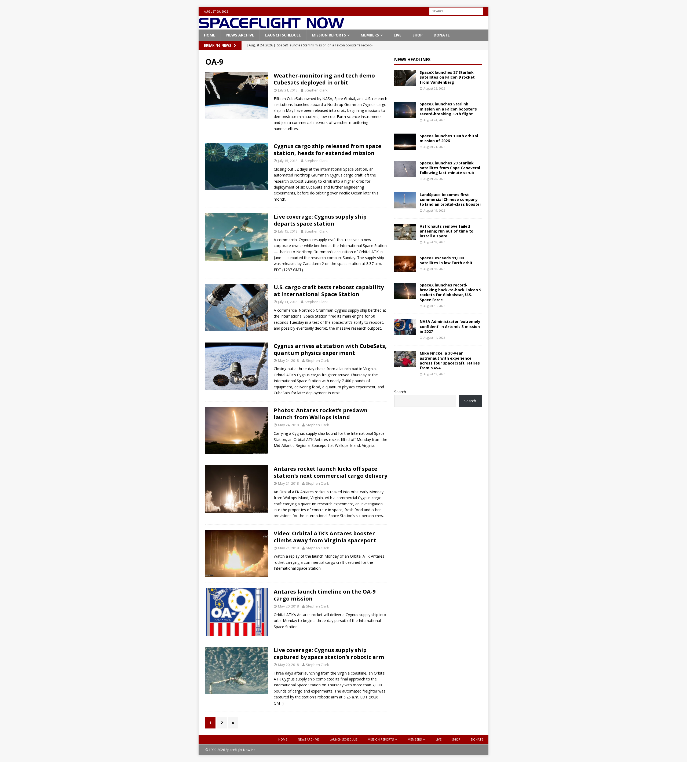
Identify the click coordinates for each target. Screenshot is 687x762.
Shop (417, 35)
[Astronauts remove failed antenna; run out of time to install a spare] (405, 232)
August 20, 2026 (434, 179)
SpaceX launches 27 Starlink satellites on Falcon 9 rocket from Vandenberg (447, 77)
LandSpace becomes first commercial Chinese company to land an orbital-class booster (450, 199)
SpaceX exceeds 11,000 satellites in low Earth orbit (446, 260)
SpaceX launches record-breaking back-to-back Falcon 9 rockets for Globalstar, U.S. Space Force (450, 292)
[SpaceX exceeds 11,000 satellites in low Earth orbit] (405, 264)
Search (400, 391)
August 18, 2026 (434, 242)
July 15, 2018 (287, 160)
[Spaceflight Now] (271, 26)
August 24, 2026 (434, 120)
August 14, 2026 (434, 338)
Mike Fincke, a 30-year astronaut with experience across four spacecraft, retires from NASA (450, 360)
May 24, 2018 (288, 360)
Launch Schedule (283, 35)
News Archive (240, 35)
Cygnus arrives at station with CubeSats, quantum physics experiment (330, 349)
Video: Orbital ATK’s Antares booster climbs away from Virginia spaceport (325, 537)
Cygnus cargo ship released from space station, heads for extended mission (327, 149)
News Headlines (412, 59)
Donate (442, 35)
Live (397, 35)
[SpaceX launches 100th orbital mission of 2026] (405, 142)
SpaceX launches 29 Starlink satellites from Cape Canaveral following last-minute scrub (450, 167)
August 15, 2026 (434, 306)
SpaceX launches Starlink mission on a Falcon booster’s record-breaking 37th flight (448, 108)
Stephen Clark (316, 90)
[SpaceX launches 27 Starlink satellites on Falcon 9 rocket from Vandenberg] (405, 78)
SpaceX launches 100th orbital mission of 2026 (449, 138)
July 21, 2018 (287, 90)
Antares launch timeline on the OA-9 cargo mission (324, 595)
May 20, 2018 (288, 606)
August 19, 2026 (434, 210)
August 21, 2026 (434, 147)
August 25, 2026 (434, 88)
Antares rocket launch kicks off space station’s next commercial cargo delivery (330, 472)
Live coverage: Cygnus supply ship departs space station (320, 220)
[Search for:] (456, 10)
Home (209, 35)
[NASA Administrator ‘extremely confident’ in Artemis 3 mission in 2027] (405, 327)
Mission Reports (329, 35)
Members (370, 35)
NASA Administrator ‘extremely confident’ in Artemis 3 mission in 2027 (450, 326)
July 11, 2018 (287, 301)
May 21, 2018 (288, 483)
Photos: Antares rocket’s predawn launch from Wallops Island (321, 414)
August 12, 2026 (434, 374)
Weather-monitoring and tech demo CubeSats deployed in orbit (324, 79)
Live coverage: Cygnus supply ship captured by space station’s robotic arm (329, 653)
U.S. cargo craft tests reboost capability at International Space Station (329, 291)
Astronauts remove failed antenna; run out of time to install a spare (446, 231)
